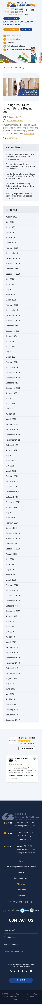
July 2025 (10, 279)
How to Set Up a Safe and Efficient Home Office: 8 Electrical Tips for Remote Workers (20, 176)
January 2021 (12, 528)
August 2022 (11, 450)
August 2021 (11, 507)
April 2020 (10, 575)
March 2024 (11, 357)
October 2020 (12, 543)
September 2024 (13, 331)
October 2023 (12, 383)
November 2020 (13, 538)
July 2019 (10, 621)
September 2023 (13, 388)
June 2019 (10, 626)
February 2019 (12, 647)
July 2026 (10, 222)
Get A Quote (26, 29)
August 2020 (11, 554)
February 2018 (12, 709)
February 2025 (12, 305)
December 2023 (13, 372)
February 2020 (12, 585)
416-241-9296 (24, 15)
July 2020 (10, 559)
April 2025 (10, 294)
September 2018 (13, 673)
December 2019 (13, 595)
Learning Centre (21, 878)
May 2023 (10, 409)
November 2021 (13, 492)
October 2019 (12, 606)
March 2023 (11, 419)
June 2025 (10, 284)
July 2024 (10, 341)
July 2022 (10, 455)
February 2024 (12, 362)
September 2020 (13, 549)
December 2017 (13, 720)
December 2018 (13, 658)
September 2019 (13, 611)
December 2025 (13, 258)
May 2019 (10, 632)
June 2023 (10, 403)
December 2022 (13, 435)
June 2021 (10, 518)
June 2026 (10, 227)
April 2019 (10, 637)
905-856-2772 (17, 12)
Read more (29, 133)
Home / (6, 67)
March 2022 (11, 471)
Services (21, 872)
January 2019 (12, 652)
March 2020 (11, 580)
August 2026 (11, 217)
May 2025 (10, 289)
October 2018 (12, 668)
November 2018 (13, 663)
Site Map (21, 896)
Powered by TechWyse (21, 999)
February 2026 (12, 248)
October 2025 (12, 269)
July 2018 (10, 683)
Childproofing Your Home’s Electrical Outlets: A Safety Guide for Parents (20, 166)
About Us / (15, 67)
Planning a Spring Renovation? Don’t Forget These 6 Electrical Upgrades (19, 195)
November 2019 (13, 600)
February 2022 (12, 476)
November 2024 (13, 320)
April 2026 (10, 237)
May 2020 (10, 569)
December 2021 (13, 486)
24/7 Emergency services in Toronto (21, 867)
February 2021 (12, 523)
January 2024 (12, 367)
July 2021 (10, 512)
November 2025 (13, 263)
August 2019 (11, 616)
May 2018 (10, 694)
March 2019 (11, 642)
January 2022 (12, 481)
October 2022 (12, 445)
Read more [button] (13, 779)
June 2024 (10, 346)
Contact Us (21, 890)
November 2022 (13, 440)
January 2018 (12, 715)
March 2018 (11, 704)
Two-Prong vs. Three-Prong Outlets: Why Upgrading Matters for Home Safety (20, 186)
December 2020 (13, 533)
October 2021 (12, 497)
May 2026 (10, 232)
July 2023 (10, 398)
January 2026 (12, 253)
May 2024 (10, 352)
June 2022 (10, 460)
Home (21, 861)
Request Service (11, 29)
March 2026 (11, 243)
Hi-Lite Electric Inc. (15, 120)
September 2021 (13, 502)
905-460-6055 (17, 9)
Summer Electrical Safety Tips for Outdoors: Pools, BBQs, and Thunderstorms (20, 156)
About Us (21, 884)
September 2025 (13, 274)
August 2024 (11, 336)
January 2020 (12, 590)
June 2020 (10, 564)
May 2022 (10, 466)
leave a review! (11, 18)
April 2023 (10, 414)
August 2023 (11, 393)
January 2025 (12, 310)
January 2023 (12, 429)
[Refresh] (11, 971)
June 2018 (10, 689)
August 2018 (11, 678)
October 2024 (12, 326)
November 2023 (13, 377)
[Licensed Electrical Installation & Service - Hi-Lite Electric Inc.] (21, 4)
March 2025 (11, 300)
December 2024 (13, 315)
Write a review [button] (27, 748)
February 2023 (12, 424)
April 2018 (10, 699)
